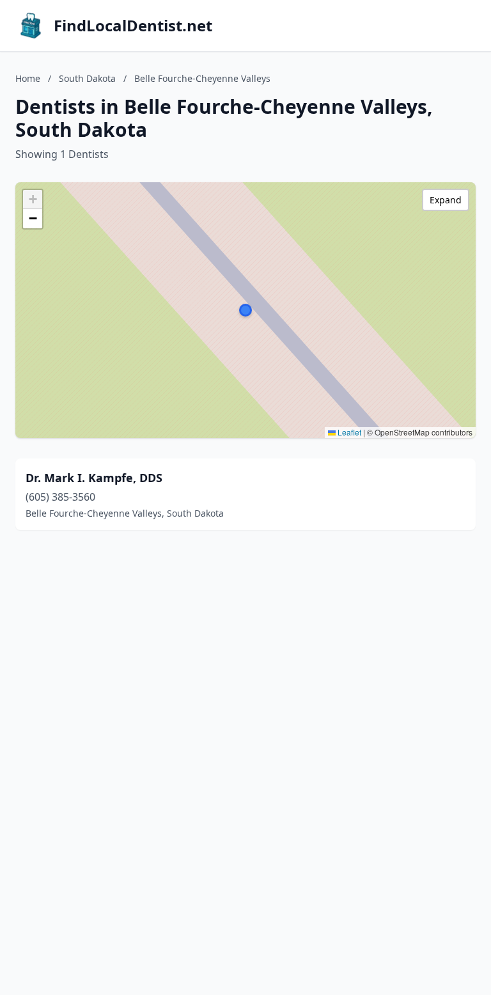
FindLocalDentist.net (133, 25)
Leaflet (348, 432)
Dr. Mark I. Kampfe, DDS (94, 477)
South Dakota (87, 78)
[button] (245, 310)
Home (27, 78)
